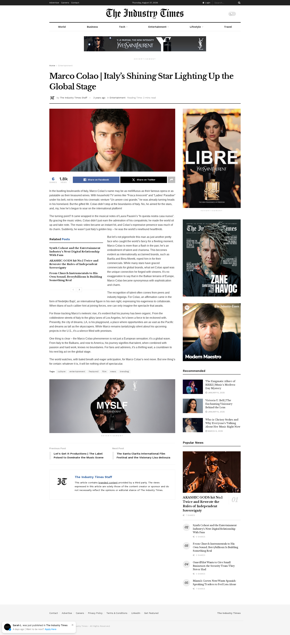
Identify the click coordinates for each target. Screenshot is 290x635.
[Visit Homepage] (145, 14)
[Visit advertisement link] (145, 46)
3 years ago (99, 97)
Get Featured (151, 613)
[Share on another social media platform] (171, 180)
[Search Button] (238, 2)
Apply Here (50, 629)
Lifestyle (195, 26)
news (113, 371)
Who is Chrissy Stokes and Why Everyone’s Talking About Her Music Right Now (222, 423)
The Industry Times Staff (73, 97)
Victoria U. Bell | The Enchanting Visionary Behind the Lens (218, 404)
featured (93, 371)
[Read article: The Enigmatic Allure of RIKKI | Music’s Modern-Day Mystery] (193, 387)
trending (124, 371)
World (62, 26)
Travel (228, 26)
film (104, 371)
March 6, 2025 (215, 431)
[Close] (72, 625)
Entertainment (157, 26)
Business (92, 26)
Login (207, 3)
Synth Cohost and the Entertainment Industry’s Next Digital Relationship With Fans (74, 251)
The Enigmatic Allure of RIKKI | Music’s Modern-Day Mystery (220, 385)
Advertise (54, 3)
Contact (75, 3)
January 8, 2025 (216, 392)
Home (52, 65)
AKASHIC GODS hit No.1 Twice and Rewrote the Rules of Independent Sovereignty (73, 264)
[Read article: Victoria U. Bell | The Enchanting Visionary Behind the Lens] (193, 406)
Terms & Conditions (116, 613)
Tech (122, 26)
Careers (65, 3)
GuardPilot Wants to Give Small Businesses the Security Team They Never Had (214, 566)
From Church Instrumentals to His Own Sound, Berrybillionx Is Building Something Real (75, 277)
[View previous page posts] (73, 289)
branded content (108, 482)
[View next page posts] (79, 289)
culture (62, 371)
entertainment (77, 371)
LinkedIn (135, 613)
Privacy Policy (95, 613)
